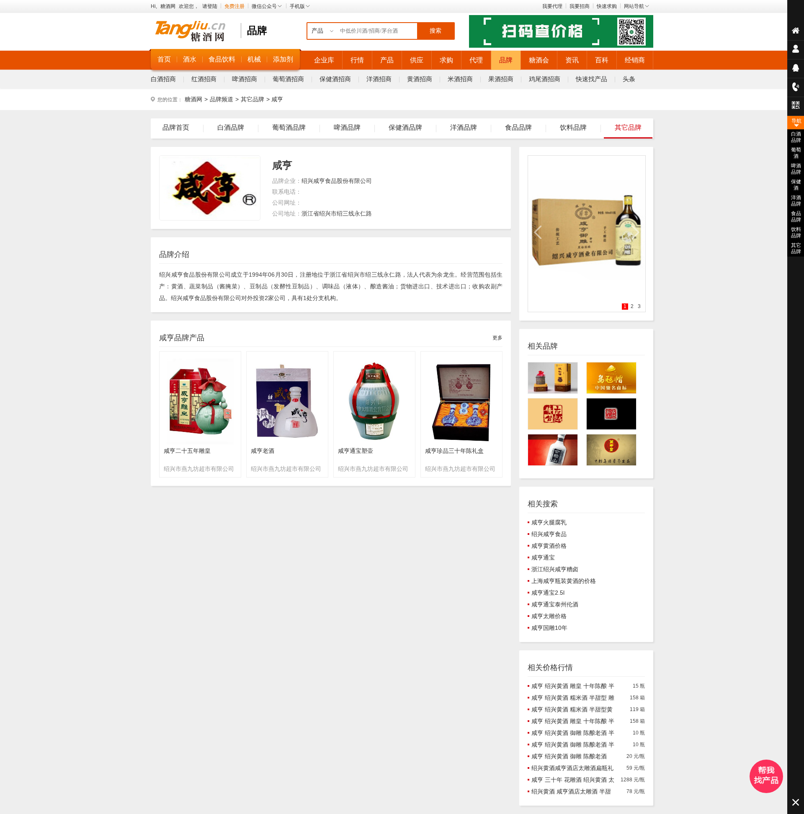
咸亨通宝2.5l (547, 592)
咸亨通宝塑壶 (355, 450)
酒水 (189, 59)
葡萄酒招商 (288, 78)
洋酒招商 (379, 78)
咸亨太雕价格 (549, 616)
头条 (629, 78)
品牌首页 (175, 127)
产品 (387, 60)
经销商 (635, 60)
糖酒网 (167, 6)
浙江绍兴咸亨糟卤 (554, 569)
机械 (254, 59)
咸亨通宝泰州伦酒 (554, 604)
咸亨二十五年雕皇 (187, 450)
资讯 (572, 60)
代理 (476, 60)
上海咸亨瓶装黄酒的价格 (563, 581)
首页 (164, 59)
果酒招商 (500, 78)
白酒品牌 (230, 127)
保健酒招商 (335, 78)
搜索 (435, 31)
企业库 (324, 60)
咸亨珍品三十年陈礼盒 (454, 450)
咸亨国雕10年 (549, 627)
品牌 (506, 60)
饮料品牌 (573, 127)
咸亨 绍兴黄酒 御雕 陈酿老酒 (569, 756)
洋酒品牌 (463, 127)
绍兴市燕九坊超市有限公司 (199, 468)
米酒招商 (460, 78)
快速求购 (607, 6)
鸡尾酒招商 (544, 78)
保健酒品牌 (405, 127)
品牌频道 (221, 99)
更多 (497, 338)
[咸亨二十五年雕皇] (200, 445)
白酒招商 (163, 78)
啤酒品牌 (347, 127)
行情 (357, 60)
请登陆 (209, 6)
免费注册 (234, 6)
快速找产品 (591, 78)
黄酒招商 (419, 78)
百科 (601, 60)
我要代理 (552, 6)
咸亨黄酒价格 (549, 545)
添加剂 (283, 59)
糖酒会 (539, 60)
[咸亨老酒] (287, 445)
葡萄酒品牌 (289, 127)
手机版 (297, 6)
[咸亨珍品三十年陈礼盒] (461, 445)
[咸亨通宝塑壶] (374, 445)
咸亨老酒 (262, 450)
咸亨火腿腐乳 (549, 522)
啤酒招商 (244, 78)
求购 (446, 60)
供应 (416, 60)
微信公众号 (264, 6)
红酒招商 (203, 78)
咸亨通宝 (543, 557)
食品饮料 (222, 59)
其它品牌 (252, 99)
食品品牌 (518, 127)
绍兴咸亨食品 (549, 534)
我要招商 (580, 6)
